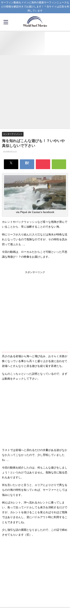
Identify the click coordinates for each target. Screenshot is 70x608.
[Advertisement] (35, 92)
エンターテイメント (12, 134)
